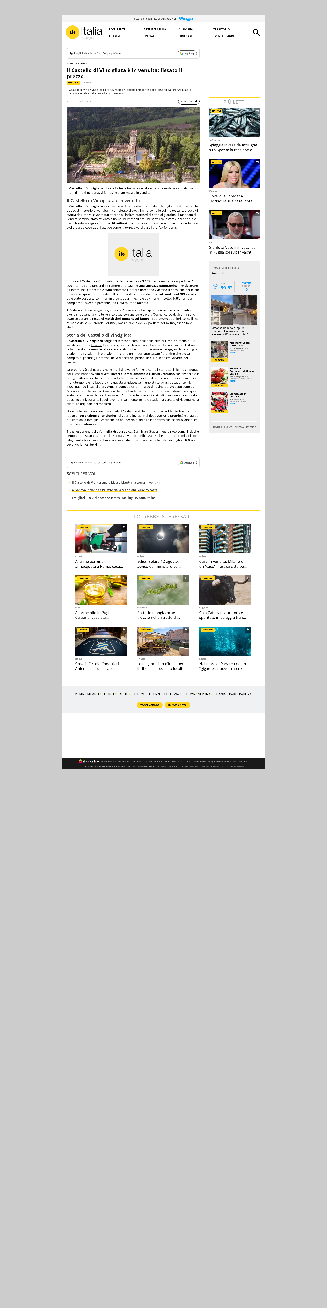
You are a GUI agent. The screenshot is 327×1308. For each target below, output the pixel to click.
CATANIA (220, 694)
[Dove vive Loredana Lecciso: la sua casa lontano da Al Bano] (235, 173)
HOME (70, 63)
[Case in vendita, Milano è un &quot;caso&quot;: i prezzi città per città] (225, 538)
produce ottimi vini (177, 436)
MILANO (93, 694)
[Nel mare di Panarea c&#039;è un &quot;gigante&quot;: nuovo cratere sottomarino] (225, 641)
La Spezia (214, 140)
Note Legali (100, 766)
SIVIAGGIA (205, 762)
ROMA (79, 694)
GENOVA (188, 694)
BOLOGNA (171, 694)
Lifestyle (115, 36)
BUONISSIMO (230, 762)
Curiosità (186, 29)
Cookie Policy (120, 766)
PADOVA (245, 694)
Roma (78, 556)
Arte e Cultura (155, 29)
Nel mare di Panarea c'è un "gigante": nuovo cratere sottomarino (222, 668)
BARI (232, 694)
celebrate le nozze (87, 319)
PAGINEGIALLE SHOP (143, 762)
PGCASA (158, 762)
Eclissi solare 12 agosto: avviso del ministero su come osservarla (158, 566)
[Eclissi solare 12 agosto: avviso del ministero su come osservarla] (163, 538)
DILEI (196, 762)
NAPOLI (122, 694)
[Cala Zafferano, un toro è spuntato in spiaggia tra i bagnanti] (225, 590)
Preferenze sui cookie (137, 766)
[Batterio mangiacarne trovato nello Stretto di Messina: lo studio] (163, 590)
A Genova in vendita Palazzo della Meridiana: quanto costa (114, 490)
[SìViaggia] (186, 19)
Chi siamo (88, 766)
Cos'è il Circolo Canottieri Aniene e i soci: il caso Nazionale (97, 668)
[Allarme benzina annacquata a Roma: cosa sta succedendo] (101, 538)
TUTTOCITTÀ (187, 762)
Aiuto (151, 766)
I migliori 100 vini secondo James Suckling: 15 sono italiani (114, 498)
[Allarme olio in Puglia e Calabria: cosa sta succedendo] (101, 590)
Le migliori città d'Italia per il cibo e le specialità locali (160, 666)
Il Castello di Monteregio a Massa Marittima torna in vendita (116, 482)
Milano (213, 191)
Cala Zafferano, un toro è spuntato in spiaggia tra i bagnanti (221, 617)
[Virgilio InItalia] (84, 33)
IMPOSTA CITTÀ (177, 705)
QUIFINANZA (217, 762)
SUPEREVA (243, 762)
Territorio (221, 29)
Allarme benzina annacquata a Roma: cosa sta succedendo (97, 566)
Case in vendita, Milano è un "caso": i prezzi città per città (222, 566)
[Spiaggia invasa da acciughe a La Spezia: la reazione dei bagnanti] (235, 122)
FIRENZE (155, 694)
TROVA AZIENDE (149, 705)
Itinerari (185, 36)
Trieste (141, 658)
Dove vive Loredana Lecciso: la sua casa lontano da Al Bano (233, 200)
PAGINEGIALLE (125, 762)
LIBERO (103, 762)
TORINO (108, 694)
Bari (211, 242)
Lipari (202, 658)
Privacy (109, 766)
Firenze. (96, 345)
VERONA (204, 694)
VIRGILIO (112, 762)
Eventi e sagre (224, 36)
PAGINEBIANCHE (171, 762)
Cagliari (203, 607)
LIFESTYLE (81, 63)
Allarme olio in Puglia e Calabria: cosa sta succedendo (95, 617)
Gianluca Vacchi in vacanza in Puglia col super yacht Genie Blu (232, 252)
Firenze (87, 82)
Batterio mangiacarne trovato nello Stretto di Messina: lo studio (157, 617)
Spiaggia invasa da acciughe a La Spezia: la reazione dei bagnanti (233, 149)
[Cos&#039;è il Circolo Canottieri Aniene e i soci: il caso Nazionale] (101, 641)
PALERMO (139, 694)
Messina (142, 607)
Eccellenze (117, 29)
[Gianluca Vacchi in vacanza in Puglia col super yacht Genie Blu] (235, 224)
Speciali (149, 36)
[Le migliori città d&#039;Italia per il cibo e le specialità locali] (163, 641)
